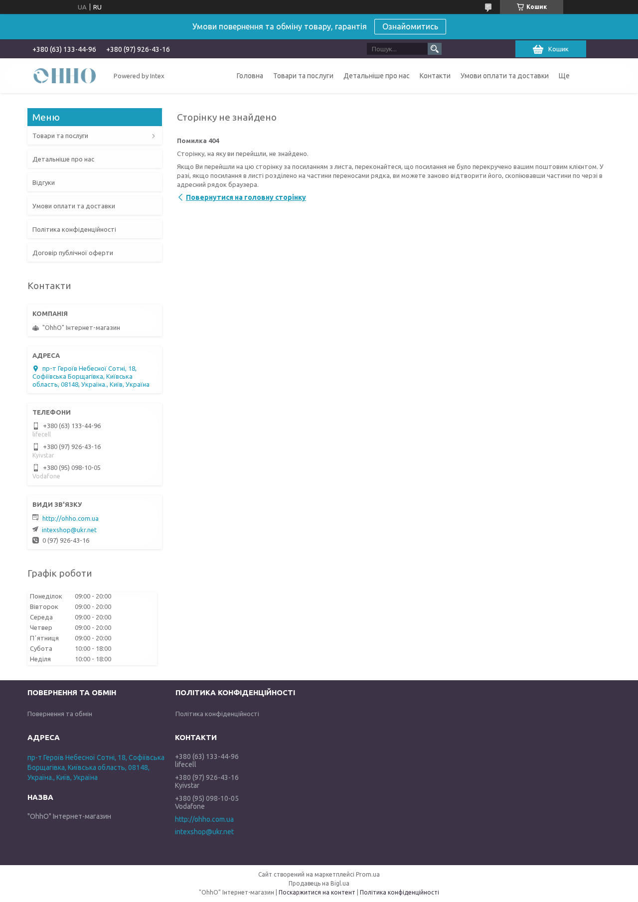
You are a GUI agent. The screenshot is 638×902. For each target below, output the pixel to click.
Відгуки (43, 182)
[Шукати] (435, 49)
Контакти (435, 76)
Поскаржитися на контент (317, 892)
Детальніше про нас (376, 76)
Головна (250, 76)
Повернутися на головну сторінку (246, 197)
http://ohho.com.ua (70, 518)
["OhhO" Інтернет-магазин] (64, 75)
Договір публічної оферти (72, 252)
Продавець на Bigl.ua (319, 883)
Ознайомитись (410, 26)
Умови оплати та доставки (505, 76)
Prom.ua (368, 874)
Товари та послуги (303, 76)
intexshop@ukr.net (69, 529)
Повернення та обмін (59, 713)
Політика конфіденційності (74, 229)
